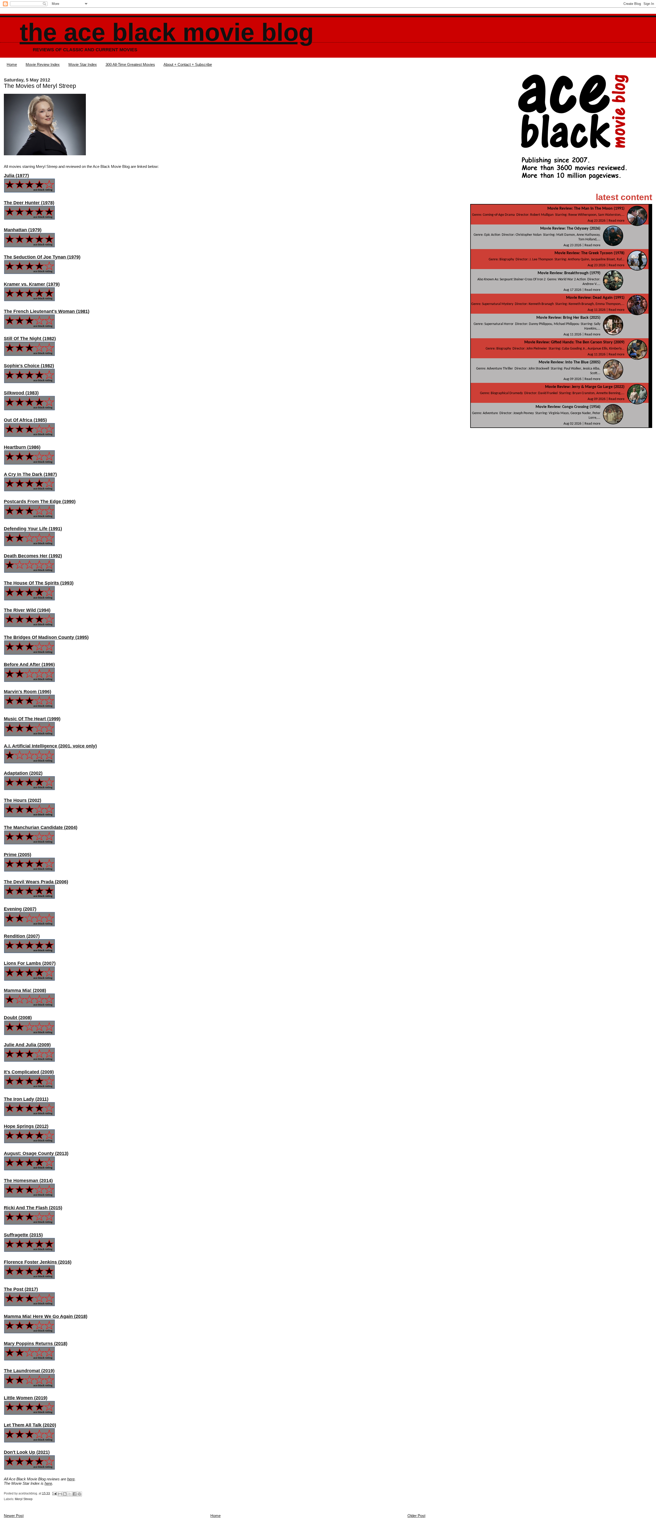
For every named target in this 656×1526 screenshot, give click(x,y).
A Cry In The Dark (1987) (30, 474)
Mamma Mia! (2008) (25, 990)
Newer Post (14, 1515)
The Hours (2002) (22, 800)
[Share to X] (69, 1494)
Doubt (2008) (18, 1017)
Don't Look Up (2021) (27, 1452)
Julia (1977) (16, 175)
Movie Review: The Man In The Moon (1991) (585, 209)
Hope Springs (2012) (26, 1126)
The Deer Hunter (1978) (29, 202)
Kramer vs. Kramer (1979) (32, 284)
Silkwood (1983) (21, 392)
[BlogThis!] (64, 1494)
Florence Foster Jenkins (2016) (37, 1262)
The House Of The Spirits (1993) (39, 583)
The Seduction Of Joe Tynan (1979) (42, 257)
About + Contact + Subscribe (187, 64)
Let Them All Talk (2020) (30, 1425)
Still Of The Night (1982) (30, 338)
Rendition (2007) (22, 936)
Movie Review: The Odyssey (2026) (570, 229)
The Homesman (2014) (28, 1180)
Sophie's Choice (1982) (29, 365)
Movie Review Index (43, 64)
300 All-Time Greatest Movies (130, 64)
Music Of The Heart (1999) (32, 718)
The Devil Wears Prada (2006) (36, 881)
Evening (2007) (20, 908)
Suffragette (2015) (23, 1234)
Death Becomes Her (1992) (33, 555)
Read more (616, 221)
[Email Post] (54, 1493)
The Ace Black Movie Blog (167, 32)
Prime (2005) (17, 854)
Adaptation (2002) (23, 773)
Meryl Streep (24, 1499)
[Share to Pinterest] (79, 1494)
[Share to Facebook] (74, 1494)
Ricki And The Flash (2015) (33, 1207)
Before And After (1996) (29, 664)
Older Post (416, 1515)
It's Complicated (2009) (29, 1071)
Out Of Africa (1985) (25, 420)
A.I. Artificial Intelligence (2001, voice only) (50, 746)
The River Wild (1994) (27, 610)
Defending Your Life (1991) (33, 528)
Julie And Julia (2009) (27, 1044)
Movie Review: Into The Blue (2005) (569, 362)
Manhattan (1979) (23, 229)
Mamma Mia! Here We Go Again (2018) (45, 1316)
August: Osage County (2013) (36, 1153)
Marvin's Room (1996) (27, 691)
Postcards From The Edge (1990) (40, 501)
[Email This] (60, 1494)
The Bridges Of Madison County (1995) (46, 637)
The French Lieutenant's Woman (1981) (46, 311)
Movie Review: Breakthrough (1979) (569, 273)
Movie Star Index (82, 64)
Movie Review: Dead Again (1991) (595, 298)
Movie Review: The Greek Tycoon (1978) (589, 253)
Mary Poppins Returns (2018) (35, 1343)
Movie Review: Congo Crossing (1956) (568, 407)
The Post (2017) (21, 1289)
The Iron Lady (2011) (26, 1099)
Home (12, 64)
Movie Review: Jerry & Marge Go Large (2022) (584, 387)
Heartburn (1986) (22, 447)
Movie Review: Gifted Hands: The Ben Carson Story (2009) (574, 342)
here (71, 1479)
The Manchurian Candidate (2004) (40, 827)
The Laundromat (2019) (29, 1370)
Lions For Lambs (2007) (30, 963)
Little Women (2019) (25, 1397)
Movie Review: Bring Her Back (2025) (568, 318)
